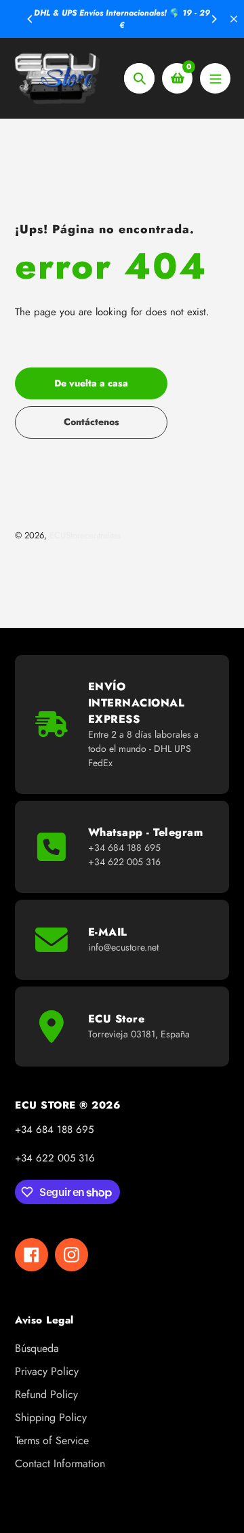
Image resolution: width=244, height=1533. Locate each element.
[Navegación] (215, 78)
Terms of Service (52, 1440)
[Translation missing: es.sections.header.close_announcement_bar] (234, 19)
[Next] (213, 19)
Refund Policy (46, 1394)
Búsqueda (37, 1348)
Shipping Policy (51, 1417)
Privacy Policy (47, 1371)
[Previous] (30, 19)
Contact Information (60, 1463)
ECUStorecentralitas (85, 535)
